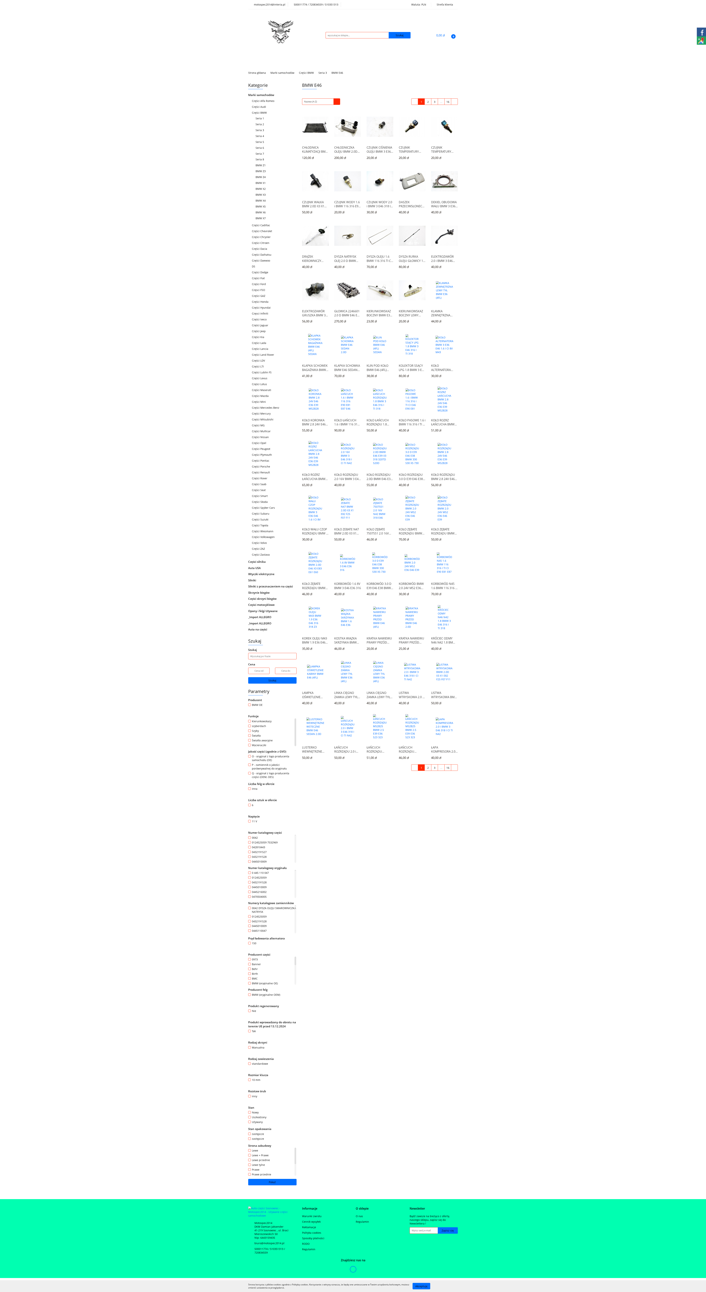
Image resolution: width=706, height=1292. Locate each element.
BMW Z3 (261, 171)
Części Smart (260, 496)
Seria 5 (260, 142)
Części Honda (260, 301)
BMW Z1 (261, 165)
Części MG (258, 425)
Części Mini (259, 402)
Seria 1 (260, 118)
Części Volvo (260, 543)
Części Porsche (261, 466)
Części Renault (261, 472)
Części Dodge (260, 272)
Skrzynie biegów (259, 592)
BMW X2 (261, 189)
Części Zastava (261, 554)
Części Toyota (260, 525)
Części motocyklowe (261, 605)
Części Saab (259, 484)
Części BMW (260, 112)
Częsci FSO (259, 290)
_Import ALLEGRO (260, 617)
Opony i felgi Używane (263, 611)
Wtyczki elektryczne (261, 574)
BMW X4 (261, 200)
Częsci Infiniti (260, 313)
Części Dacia (260, 248)
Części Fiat (258, 278)
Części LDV (259, 360)
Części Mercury (261, 413)
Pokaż (272, 1182)
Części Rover (260, 478)
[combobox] (321, 101)
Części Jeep (259, 331)
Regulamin (308, 1249)
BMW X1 (261, 183)
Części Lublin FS (262, 372)
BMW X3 (261, 194)
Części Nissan (261, 437)
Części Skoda (260, 502)
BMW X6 (261, 212)
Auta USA (254, 568)
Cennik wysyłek (311, 1221)
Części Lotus (260, 384)
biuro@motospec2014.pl (269, 1243)
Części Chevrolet (262, 231)
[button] (309, 1208)
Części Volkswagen (263, 537)
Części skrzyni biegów (262, 598)
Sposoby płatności (313, 1238)
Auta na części (257, 629)
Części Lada (259, 343)
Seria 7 (260, 153)
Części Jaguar (260, 325)
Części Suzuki (260, 519)
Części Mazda (260, 396)
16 (447, 102)
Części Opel (259, 443)
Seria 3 (260, 130)
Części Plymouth (262, 454)
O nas (359, 1216)
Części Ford (259, 284)
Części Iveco (259, 319)
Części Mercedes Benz (266, 407)
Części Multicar (261, 431)
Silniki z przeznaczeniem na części (270, 586)
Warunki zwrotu (312, 1216)
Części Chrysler (261, 237)
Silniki (252, 580)
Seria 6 (260, 148)
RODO (306, 1243)
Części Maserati (262, 390)
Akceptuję (421, 1286)
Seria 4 (260, 136)
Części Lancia (260, 349)
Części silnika (257, 562)
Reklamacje (309, 1227)
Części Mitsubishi (263, 419)
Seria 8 (260, 159)
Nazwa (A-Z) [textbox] (310, 101)
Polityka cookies (311, 1232)
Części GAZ (258, 296)
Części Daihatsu (262, 254)
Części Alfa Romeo (263, 101)
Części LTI (258, 366)
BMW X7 (261, 218)
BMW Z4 (261, 177)
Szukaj (272, 680)
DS (254, 266)
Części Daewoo (261, 260)
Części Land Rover (263, 354)
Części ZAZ (258, 548)
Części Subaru (261, 513)
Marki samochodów (261, 95)
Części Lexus (260, 378)
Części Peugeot (261, 449)
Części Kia (258, 337)
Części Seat (259, 490)
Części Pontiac (261, 460)
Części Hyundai (261, 307)
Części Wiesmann (263, 531)
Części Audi (259, 107)
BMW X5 (261, 206)
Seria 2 (260, 124)
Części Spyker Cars (264, 507)
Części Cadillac (261, 225)
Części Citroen (261, 243)
